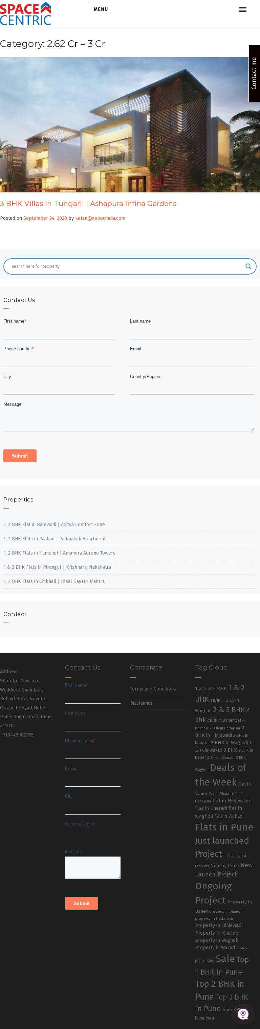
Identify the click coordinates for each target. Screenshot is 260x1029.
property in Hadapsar (214, 918)
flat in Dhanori (221, 794)
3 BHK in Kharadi (221, 757)
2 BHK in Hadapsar (225, 728)
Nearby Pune (224, 866)
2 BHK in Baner (220, 720)
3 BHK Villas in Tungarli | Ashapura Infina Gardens (88, 203)
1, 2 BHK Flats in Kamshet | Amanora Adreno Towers (59, 553)
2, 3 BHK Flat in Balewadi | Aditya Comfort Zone (54, 525)
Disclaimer (141, 703)
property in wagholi (216, 940)
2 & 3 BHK (229, 709)
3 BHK (230, 750)
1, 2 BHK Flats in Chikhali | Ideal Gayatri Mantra (54, 581)
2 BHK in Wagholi (229, 743)
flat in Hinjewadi (231, 801)
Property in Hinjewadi (219, 925)
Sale (225, 959)
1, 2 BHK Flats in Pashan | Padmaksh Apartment (54, 539)
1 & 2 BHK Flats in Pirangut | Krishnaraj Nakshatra (57, 567)
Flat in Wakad (228, 816)
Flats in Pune (224, 827)
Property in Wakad (215, 948)
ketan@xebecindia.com (100, 218)
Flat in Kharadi (211, 808)
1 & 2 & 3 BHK (211, 688)
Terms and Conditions (153, 689)
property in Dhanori (226, 911)
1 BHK (215, 700)
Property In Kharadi (217, 933)
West (210, 1018)
